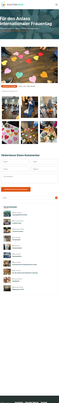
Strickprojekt (16, 239)
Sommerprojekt (17, 248)
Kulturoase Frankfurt (7, 28)
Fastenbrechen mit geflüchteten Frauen (24, 264)
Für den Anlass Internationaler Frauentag (24, 273)
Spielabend (15, 281)
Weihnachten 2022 (18, 289)
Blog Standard (21, 28)
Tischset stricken (17, 231)
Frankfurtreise (16, 223)
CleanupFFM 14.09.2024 (19, 215)
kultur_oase (22, 86)
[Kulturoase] (12, 4)
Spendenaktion (17, 256)
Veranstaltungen (32, 28)
